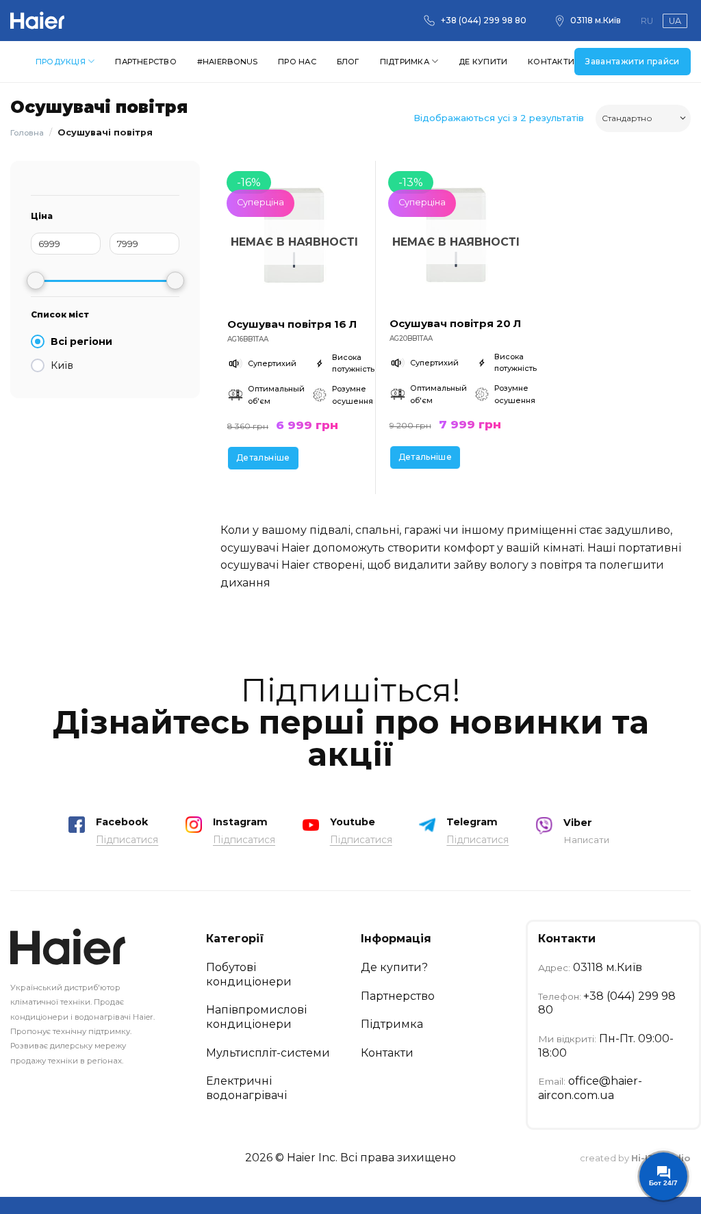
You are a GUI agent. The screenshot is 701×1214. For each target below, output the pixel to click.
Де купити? (394, 967)
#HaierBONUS (227, 61)
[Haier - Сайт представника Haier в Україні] (37, 20)
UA (675, 21)
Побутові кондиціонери (249, 974)
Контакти (551, 61)
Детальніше (263, 457)
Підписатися (127, 840)
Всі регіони (81, 341)
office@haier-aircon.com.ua (590, 1088)
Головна (27, 133)
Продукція (61, 61)
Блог (348, 61)
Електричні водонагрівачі (246, 1088)
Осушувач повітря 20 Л (455, 323)
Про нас (297, 61)
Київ (62, 365)
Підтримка (404, 61)
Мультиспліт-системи (268, 1052)
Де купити (483, 61)
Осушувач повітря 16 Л (292, 324)
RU (647, 21)
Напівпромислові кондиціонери (256, 1017)
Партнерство (145, 61)
